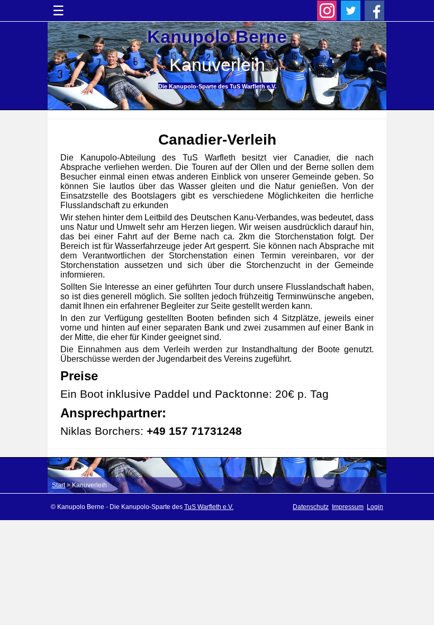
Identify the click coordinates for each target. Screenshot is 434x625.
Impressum (348, 507)
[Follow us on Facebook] (375, 11)
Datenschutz (311, 507)
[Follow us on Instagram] (327, 11)
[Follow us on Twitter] (351, 11)
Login (375, 507)
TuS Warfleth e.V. (208, 507)
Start (58, 485)
